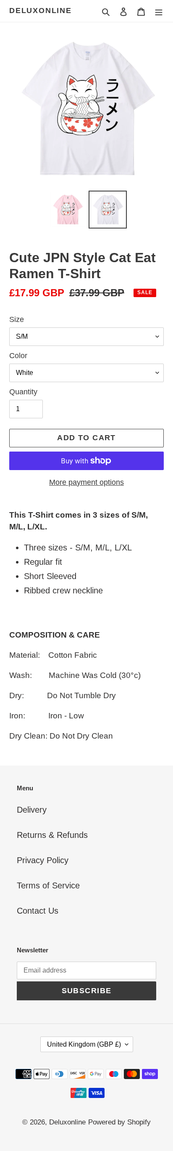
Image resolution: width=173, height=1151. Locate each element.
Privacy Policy (42, 860)
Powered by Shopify (119, 1122)
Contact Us (37, 910)
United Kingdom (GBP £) (84, 1044)
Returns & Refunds (52, 835)
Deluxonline (40, 10)
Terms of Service (48, 885)
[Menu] (159, 10)
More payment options (86, 482)
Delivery (32, 809)
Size (16, 319)
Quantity (23, 392)
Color (18, 355)
